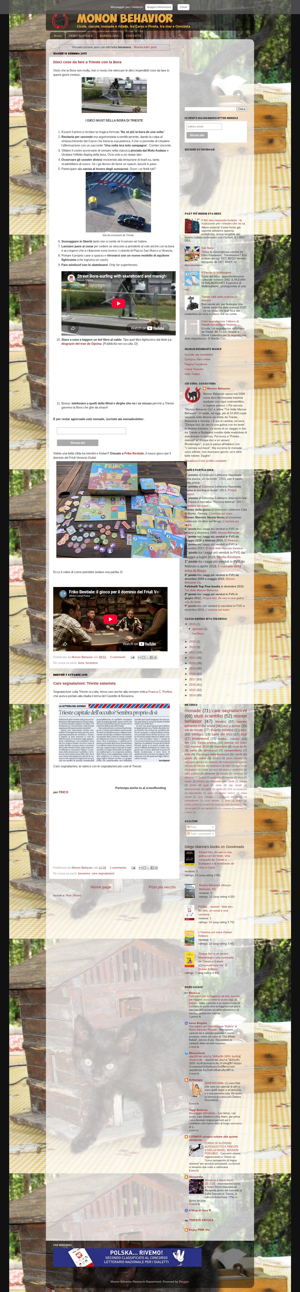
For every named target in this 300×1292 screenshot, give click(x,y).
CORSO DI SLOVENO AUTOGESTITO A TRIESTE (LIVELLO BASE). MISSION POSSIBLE (221, 1148)
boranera (92, 662)
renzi (235, 804)
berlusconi (242, 789)
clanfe (238, 754)
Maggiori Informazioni (159, 7)
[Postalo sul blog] (144, 657)
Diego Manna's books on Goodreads (214, 847)
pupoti (217, 804)
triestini (221, 721)
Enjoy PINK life (199, 1229)
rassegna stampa (194, 762)
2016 (193, 684)
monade (193, 710)
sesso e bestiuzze (233, 769)
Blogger (184, 1281)
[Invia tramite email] (140, 657)
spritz (208, 789)
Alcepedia (196, 1176)
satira (193, 750)
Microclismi (197, 1053)
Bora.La (194, 992)
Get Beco (207, 248)
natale (188, 781)
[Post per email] (132, 657)
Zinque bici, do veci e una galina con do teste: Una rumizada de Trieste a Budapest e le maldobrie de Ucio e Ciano (216, 860)
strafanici (213, 762)
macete (229, 777)
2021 (193, 657)
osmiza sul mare (235, 742)
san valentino (207, 808)
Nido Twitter (192, 374)
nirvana (201, 781)
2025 (193, 624)
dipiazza (189, 777)
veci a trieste (231, 726)
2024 (193, 641)
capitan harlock (227, 793)
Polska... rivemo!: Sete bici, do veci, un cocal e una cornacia (215, 910)
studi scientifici (208, 716)
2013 (229, 789)
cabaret (224, 773)
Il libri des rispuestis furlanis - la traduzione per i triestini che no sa (223, 222)
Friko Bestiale (134, 453)
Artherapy (196, 1079)
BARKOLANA (109, 35)
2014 (193, 695)
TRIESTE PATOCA (201, 1220)
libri (187, 742)
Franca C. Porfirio (160, 691)
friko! (228, 765)
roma (218, 785)
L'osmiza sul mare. (218, 609)
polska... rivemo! (229, 738)
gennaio (198, 628)
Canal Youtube (194, 369)
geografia (215, 777)
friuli (244, 734)
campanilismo (233, 750)
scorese (239, 808)
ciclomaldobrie (192, 800)
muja (240, 777)
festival (202, 777)
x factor (188, 812)
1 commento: (119, 867)
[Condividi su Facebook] (151, 657)
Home (58, 35)
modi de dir (239, 746)
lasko (227, 800)
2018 (193, 673)
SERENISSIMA (214, 1083)
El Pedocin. (231, 540)
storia (219, 789)
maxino (193, 769)
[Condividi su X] (148, 657)
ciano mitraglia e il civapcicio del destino (220, 797)
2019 (193, 668)
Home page (101, 887)
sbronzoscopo (192, 789)
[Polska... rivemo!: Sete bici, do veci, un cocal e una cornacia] (191, 913)
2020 (193, 663)
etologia (197, 734)
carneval (238, 773)
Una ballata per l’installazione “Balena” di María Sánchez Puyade (213, 1028)
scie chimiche (224, 808)
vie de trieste (194, 730)
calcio (210, 793)
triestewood (200, 738)
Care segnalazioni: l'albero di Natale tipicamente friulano (220, 323)
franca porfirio (207, 742)
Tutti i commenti (200, 833)
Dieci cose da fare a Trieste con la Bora (87, 62)
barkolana (215, 765)
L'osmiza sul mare (196, 505)
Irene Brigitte (198, 1023)
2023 (193, 647)
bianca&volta (195, 793)
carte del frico (222, 734)
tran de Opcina (197, 765)
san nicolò (235, 785)
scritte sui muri (210, 769)
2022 (193, 652)
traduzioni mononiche (235, 762)
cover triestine (211, 800)
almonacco (210, 750)
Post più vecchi (162, 887)
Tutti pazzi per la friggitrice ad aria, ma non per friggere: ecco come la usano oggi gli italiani (214, 999)
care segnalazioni (103, 873)
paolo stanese (234, 758)
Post (193, 827)
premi (193, 785)
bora (81, 662)
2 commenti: (118, 657)
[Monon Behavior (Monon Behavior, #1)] (192, 891)
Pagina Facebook (196, 364)
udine (202, 758)
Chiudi (183, 7)
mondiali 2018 (200, 746)
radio (226, 804)
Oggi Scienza (198, 1109)
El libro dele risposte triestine (224, 548)
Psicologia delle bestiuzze (212, 754)
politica (239, 800)
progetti (206, 804)
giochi (188, 758)
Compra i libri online (197, 359)
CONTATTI (133, 35)
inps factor (241, 765)
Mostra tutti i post (145, 47)
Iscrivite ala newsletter (199, 354)
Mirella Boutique (228, 557)
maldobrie (220, 746)
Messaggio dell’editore (202, 1113)
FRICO (63, 792)
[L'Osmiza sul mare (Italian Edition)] (191, 939)
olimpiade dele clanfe (222, 781)
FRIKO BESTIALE (81, 35)
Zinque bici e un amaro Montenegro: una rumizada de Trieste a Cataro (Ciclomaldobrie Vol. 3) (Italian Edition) (215, 961)
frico (244, 730)
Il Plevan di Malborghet (216, 272)
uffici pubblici (192, 773)
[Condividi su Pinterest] (155, 657)
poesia (243, 781)
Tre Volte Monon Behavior (201, 590)
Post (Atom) (73, 895)
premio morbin (192, 804)
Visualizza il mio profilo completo (206, 460)
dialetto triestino (222, 730)
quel (205, 785)
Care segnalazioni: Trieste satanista (84, 683)
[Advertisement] (219, 70)
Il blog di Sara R (200, 1210)
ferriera (217, 758)
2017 (193, 679)
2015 (193, 690)
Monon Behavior (218, 388)
